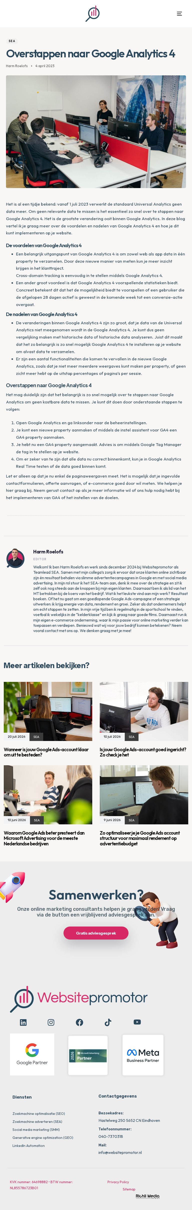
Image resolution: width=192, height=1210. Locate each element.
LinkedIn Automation (28, 1145)
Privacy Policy (118, 1182)
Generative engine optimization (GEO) (42, 1137)
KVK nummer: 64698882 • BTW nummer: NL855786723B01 (41, 1185)
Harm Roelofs (17, 66)
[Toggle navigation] (152, 13)
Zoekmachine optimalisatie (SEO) (38, 1113)
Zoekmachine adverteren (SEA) (37, 1121)
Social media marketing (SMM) (36, 1129)
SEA (12, 41)
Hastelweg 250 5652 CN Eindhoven (129, 1120)
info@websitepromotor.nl (120, 1152)
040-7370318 (110, 1136)
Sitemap (129, 1189)
